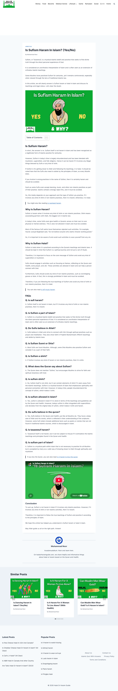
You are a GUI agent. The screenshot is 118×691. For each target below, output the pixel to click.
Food (44, 4)
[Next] (104, 598)
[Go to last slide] (13, 598)
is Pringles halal (47, 674)
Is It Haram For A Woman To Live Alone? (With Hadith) (58, 605)
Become (51, 4)
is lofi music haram (48, 290)
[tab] (55, 618)
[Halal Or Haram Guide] (9, 4)
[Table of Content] (46, 137)
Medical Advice (61, 4)
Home (108, 4)
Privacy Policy (109, 656)
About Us (88, 653)
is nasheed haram (54, 203)
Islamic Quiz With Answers (91, 656)
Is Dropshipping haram (49, 664)
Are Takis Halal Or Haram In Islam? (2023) (17, 666)
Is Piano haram (46, 669)
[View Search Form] (114, 3)
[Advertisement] (59, 21)
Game (81, 4)
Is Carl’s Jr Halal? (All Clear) (12, 656)
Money (37, 4)
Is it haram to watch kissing (51, 643)
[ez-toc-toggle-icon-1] (45, 137)
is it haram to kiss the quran (67, 457)
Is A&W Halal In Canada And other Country (18, 661)
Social (96, 4)
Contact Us (106, 653)
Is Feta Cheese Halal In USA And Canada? (18, 643)
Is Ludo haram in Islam (49, 658)
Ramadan (88, 4)
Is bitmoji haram (47, 648)
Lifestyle (28, 46)
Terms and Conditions (98, 660)
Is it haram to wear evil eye (51, 653)
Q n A (102, 4)
